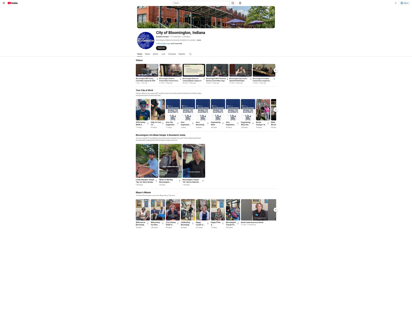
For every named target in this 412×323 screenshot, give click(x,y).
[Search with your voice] (240, 3)
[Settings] (396, 3)
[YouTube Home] (12, 3)
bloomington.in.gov (164, 43)
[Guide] (4, 3)
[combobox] (201, 3)
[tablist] (206, 54)
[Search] (232, 3)
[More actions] (157, 79)
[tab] (139, 54)
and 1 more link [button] (176, 43)
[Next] (276, 70)
